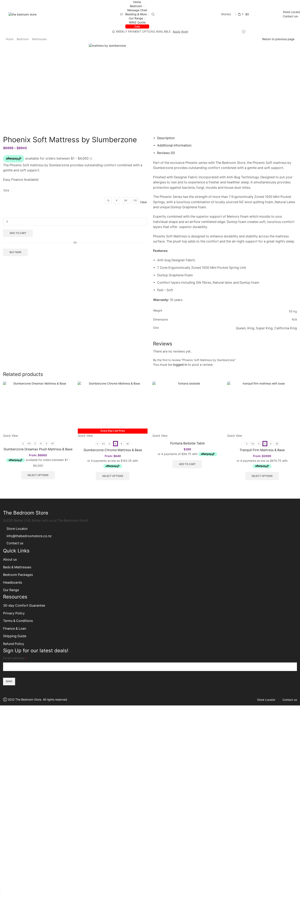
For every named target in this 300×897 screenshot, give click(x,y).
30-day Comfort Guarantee (24, 605)
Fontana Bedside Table (187, 443)
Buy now (15, 252)
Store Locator (17, 529)
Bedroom (136, 6)
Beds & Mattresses (17, 567)
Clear (143, 202)
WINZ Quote (137, 22)
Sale (137, 26)
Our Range (136, 18)
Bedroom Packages (18, 575)
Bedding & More (136, 14)
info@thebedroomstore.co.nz (29, 536)
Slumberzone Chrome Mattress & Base (112, 450)
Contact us (290, 16)
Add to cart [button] (187, 464)
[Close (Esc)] (0, 891)
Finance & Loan (14, 628)
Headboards (12, 582)
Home (137, 2)
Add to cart (18, 233)
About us (10, 559)
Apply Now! (180, 31)
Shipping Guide (14, 636)
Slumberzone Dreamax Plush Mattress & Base (37, 449)
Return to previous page (278, 39)
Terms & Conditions (18, 621)
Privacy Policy (14, 613)
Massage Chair (137, 10)
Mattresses (39, 39)
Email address (15, 658)
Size (6, 190)
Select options (38, 475)
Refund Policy (13, 644)
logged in (180, 365)
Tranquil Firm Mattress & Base (262, 450)
